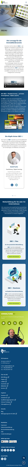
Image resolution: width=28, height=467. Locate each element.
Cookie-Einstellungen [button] (6, 434)
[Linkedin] (12, 185)
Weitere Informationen (14, 256)
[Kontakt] (24, 458)
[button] (12, 195)
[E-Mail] (16, 185)
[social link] (3, 323)
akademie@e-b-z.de (9, 366)
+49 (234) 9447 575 (7, 367)
